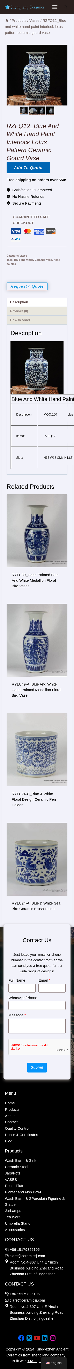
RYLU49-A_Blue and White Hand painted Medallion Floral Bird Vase (36, 689)
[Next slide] (52, 110)
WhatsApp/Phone (22, 998)
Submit (37, 1067)
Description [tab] (19, 302)
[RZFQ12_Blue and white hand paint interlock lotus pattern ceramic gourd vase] (37, 75)
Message (17, 1015)
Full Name (16, 980)
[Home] (7, 21)
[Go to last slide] (22, 110)
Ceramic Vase (43, 259)
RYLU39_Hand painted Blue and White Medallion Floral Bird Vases (35, 580)
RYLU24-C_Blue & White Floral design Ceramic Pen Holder (34, 799)
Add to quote (28, 168)
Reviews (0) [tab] (19, 311)
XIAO (32, 1361)
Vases (23, 255)
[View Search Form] (65, 7)
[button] (33, 111)
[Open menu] (55, 7)
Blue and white (23, 259)
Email (44, 980)
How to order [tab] (20, 320)
